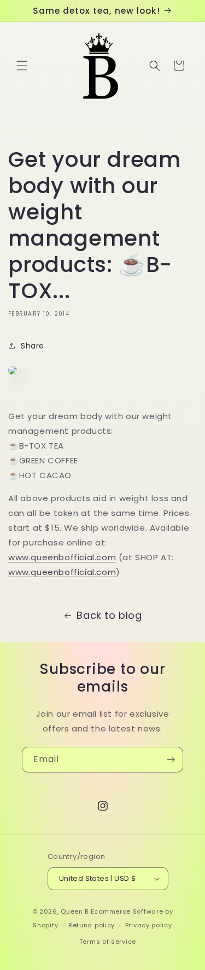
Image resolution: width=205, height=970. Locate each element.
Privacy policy (148, 925)
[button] (22, 66)
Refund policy (91, 925)
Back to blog (109, 615)
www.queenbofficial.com (62, 557)
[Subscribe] (171, 759)
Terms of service (107, 941)
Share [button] (32, 345)
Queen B (75, 911)
